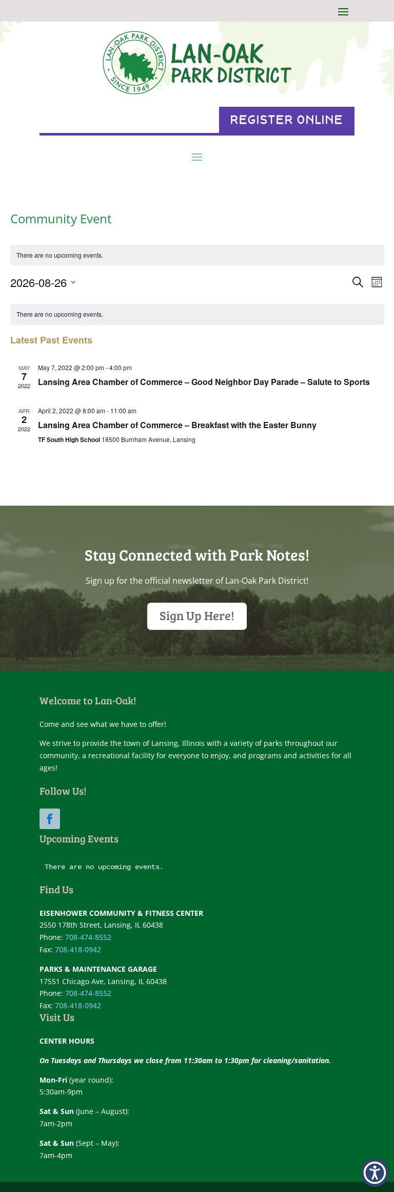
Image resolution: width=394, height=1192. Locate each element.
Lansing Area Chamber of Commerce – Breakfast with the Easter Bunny (177, 425)
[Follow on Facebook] (50, 819)
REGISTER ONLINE (286, 120)
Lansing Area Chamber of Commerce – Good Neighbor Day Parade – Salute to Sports (204, 382)
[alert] (197, 255)
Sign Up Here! (197, 615)
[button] (375, 1173)
